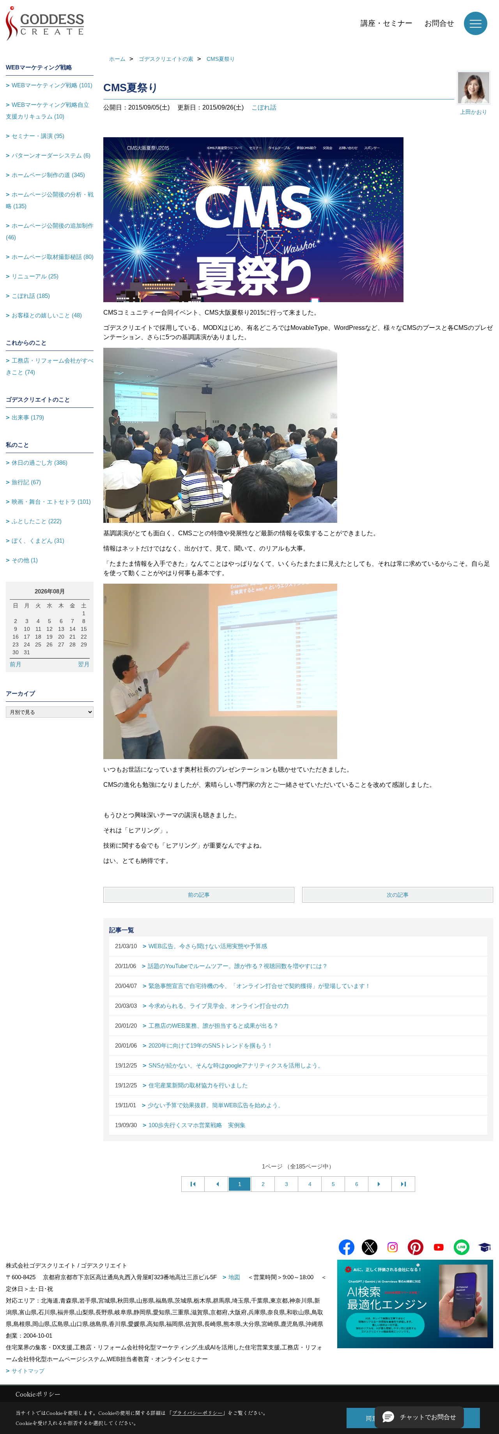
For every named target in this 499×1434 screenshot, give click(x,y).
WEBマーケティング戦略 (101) (52, 85)
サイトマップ (28, 1371)
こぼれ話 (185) (31, 295)
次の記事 (398, 895)
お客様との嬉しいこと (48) (47, 315)
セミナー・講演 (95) (38, 136)
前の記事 (199, 895)
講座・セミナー (386, 23)
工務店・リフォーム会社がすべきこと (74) (50, 366)
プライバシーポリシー (197, 1412)
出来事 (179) (28, 417)
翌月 (84, 664)
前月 (15, 664)
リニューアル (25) (35, 276)
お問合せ (439, 23)
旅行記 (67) (26, 482)
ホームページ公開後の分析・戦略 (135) (50, 200)
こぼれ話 (263, 107)
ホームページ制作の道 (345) (48, 175)
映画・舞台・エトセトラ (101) (51, 501)
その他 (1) (25, 560)
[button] (419, 1417)
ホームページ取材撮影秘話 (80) (53, 256)
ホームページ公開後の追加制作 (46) (50, 231)
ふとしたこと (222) (37, 521)
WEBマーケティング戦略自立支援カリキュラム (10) (47, 110)
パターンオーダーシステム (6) (51, 155)
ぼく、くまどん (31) (38, 540)
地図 (234, 1277)
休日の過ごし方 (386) (39, 462)
